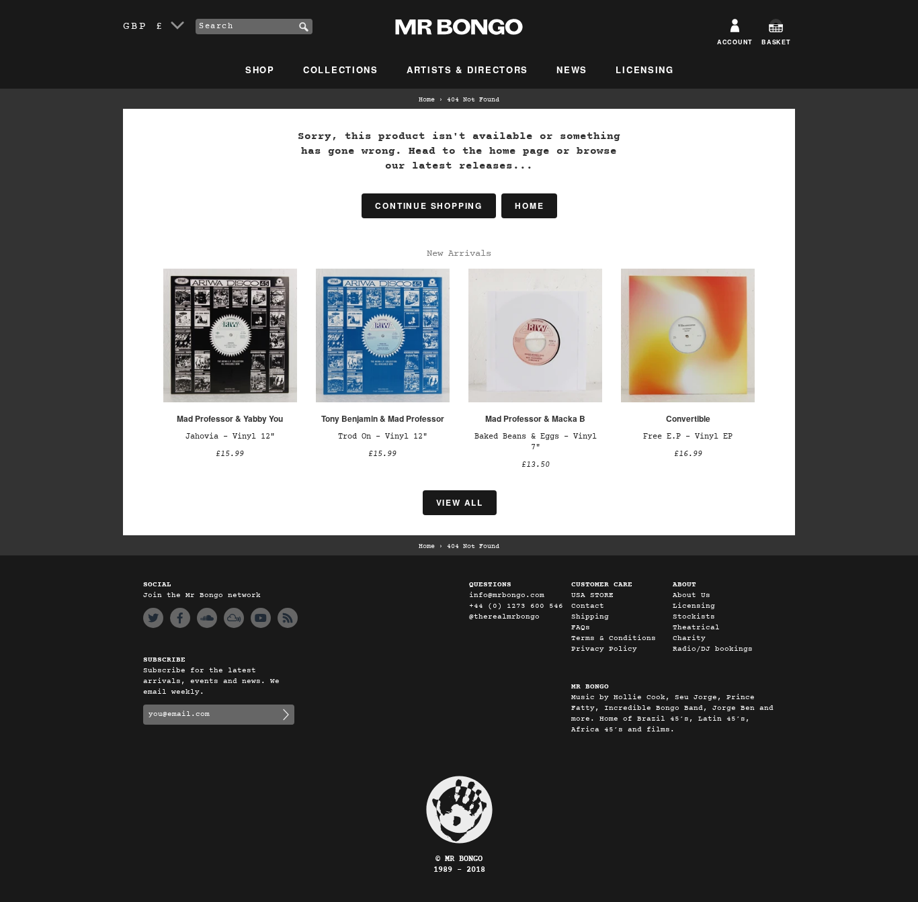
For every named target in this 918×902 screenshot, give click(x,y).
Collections (340, 69)
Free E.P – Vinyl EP (688, 436)
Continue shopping (429, 205)
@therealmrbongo (504, 617)
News (571, 69)
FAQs (580, 628)
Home (427, 100)
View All (459, 502)
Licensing (644, 69)
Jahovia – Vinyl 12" (230, 436)
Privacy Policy (604, 649)
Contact (587, 606)
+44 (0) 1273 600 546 (516, 606)
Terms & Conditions (613, 638)
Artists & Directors (467, 69)
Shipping (590, 617)
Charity (689, 638)
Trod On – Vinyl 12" (382, 436)
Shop (260, 69)
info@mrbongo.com (506, 595)
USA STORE (592, 595)
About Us (691, 595)
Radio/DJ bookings (713, 649)
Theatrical (696, 628)
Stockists (694, 617)
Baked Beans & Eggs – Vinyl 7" (535, 442)
